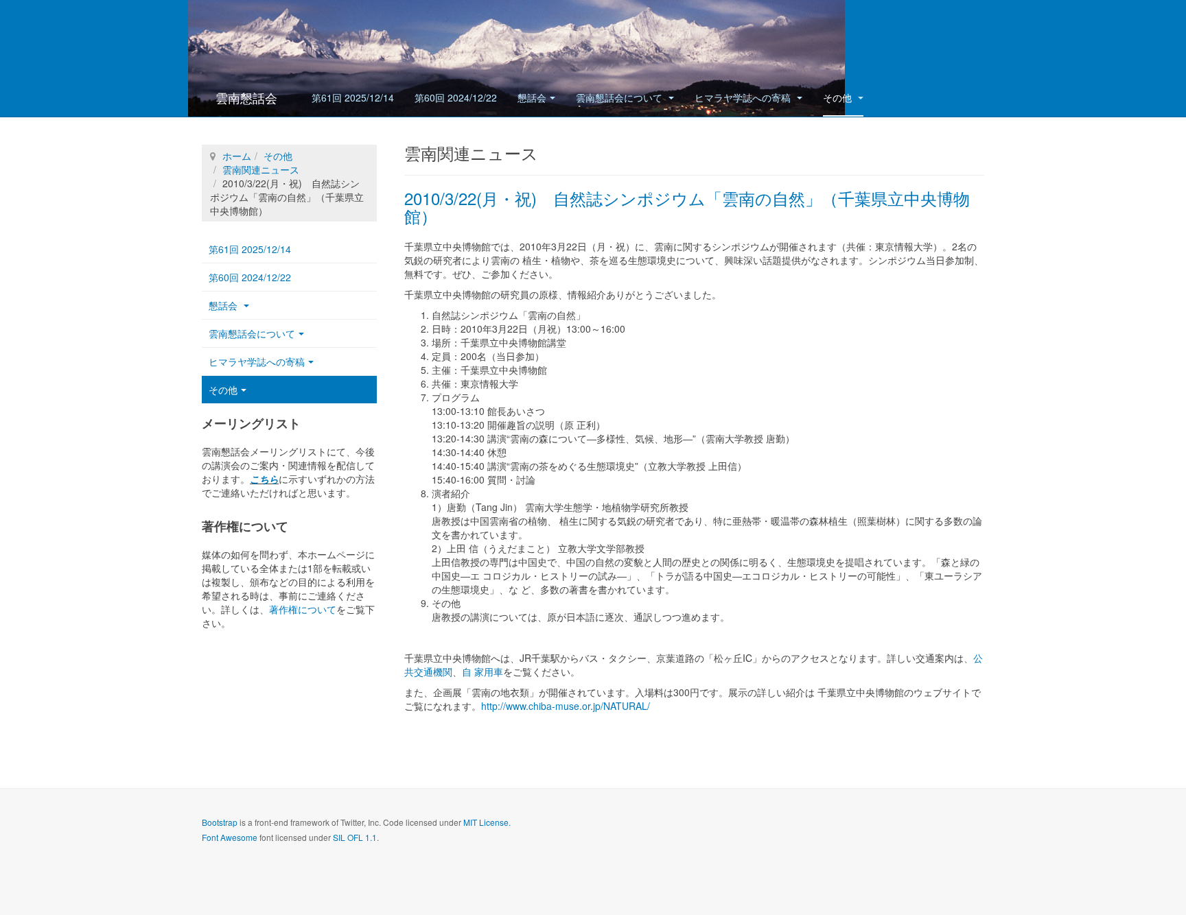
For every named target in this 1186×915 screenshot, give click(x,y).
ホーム (236, 156)
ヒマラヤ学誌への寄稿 (744, 97)
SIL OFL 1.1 (355, 837)
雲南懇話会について (620, 97)
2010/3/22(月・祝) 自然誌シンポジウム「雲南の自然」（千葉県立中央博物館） (687, 207)
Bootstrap (219, 822)
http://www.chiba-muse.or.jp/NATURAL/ (565, 706)
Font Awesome (229, 837)
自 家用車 (482, 671)
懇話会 (532, 97)
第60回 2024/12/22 (456, 97)
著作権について (302, 609)
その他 (838, 97)
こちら (264, 479)
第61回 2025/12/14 (353, 97)
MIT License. (487, 822)
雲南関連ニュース (260, 169)
